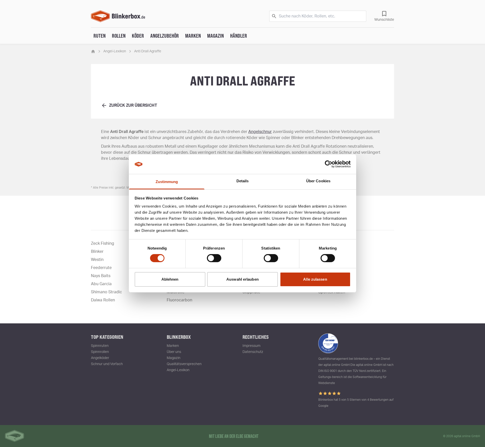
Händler (238, 36)
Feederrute (101, 268)
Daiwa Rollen (103, 300)
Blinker (97, 252)
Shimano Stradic (106, 292)
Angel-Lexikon (114, 51)
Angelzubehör (164, 36)
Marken (193, 36)
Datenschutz (253, 352)
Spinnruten (100, 346)
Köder (138, 36)
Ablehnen (170, 279)
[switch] (214, 258)
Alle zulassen (315, 279)
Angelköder (100, 358)
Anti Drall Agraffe (147, 51)
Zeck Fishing (102, 243)
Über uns (174, 352)
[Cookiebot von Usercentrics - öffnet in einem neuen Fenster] (328, 164)
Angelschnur (260, 132)
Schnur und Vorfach (107, 364)
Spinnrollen (100, 352)
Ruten (99, 36)
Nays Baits (100, 276)
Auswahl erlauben (242, 279)
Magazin (215, 36)
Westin (97, 260)
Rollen (119, 36)
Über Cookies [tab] (318, 181)
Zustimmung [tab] (167, 182)
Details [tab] (242, 181)
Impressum (251, 346)
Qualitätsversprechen (184, 364)
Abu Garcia (101, 284)
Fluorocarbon (179, 300)
